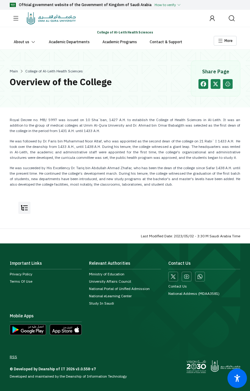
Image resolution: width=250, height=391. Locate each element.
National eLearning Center (110, 296)
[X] (173, 276)
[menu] (16, 18)
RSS (13, 356)
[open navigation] (24, 208)
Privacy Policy (21, 274)
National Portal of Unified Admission (119, 288)
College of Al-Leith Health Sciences (54, 71)
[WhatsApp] (200, 276)
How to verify (165, 4)
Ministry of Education (106, 274)
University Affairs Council (110, 281)
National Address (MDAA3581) (194, 293)
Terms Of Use (21, 281)
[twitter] (215, 84)
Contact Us (177, 286)
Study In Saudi (101, 303)
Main (14, 71)
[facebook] (203, 84)
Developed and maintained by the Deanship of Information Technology (68, 376)
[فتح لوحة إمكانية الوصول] (237, 378)
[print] (228, 84)
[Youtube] (186, 276)
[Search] (231, 18)
